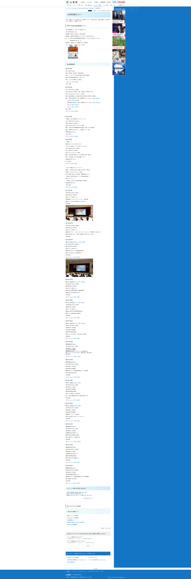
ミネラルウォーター (93, 557)
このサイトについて (82, 571)
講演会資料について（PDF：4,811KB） (78, 323)
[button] (83, 2)
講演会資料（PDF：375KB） (75, 382)
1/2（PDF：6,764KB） (95, 98)
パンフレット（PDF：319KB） (74, 297)
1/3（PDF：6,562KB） (95, 102)
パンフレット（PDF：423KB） (74, 462)
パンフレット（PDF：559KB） (74, 400)
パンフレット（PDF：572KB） (74, 377)
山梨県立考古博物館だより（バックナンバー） (77, 559)
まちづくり (76, 8)
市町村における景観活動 (72, 524)
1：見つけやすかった (72, 542)
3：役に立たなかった (87, 538)
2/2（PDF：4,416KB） (74, 100)
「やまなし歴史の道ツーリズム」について (97, 559)
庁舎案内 (68, 571)
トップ (67, 8)
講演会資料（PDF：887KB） (75, 405)
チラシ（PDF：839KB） (74, 81)
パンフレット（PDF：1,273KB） (74, 356)
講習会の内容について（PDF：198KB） (78, 242)
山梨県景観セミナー (71, 520)
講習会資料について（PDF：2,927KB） (78, 281)
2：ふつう (78, 538)
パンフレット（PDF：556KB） (74, 420)
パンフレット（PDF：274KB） (74, 317)
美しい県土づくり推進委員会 (73, 517)
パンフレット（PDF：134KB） (74, 483)
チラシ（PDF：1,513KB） (73, 136)
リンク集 (101, 571)
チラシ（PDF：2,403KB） (73, 111)
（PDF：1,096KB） (82, 44)
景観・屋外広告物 (81, 8)
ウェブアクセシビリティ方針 (93, 571)
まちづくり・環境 (71, 8)
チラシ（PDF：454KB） (73, 187)
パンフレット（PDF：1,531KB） (74, 441)
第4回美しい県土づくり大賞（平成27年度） (76, 522)
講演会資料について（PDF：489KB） (77, 302)
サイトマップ (74, 571)
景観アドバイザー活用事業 (72, 515)
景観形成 (86, 8)
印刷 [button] (95, 10)
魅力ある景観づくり (92, 8)
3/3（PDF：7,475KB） (74, 106)
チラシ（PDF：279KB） (73, 163)
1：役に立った (71, 538)
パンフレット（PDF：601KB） (74, 338)
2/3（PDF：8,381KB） (74, 104)
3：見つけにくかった (90, 542)
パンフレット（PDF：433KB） (74, 257)
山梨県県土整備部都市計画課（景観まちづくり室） (76, 492)
